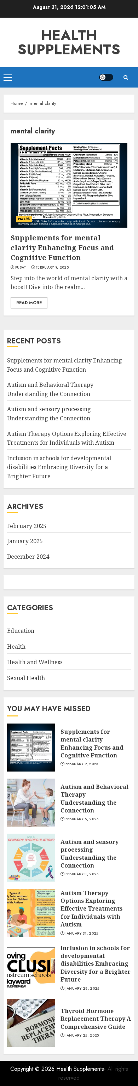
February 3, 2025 (82, 874)
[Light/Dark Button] (106, 77)
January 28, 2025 (82, 988)
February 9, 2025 (52, 267)
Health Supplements (69, 42)
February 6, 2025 (82, 819)
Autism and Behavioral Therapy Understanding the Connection (94, 798)
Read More (29, 303)
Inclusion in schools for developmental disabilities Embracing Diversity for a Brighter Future (59, 467)
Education (20, 631)
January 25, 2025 (82, 1035)
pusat (21, 267)
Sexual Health (26, 678)
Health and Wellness (35, 662)
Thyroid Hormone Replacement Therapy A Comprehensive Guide (96, 1019)
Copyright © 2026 (33, 1069)
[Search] (125, 77)
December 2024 (28, 556)
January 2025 (25, 541)
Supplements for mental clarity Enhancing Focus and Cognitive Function (62, 247)
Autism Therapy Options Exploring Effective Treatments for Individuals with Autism (91, 909)
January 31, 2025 (81, 933)
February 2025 (26, 526)
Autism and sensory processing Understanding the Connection (90, 853)
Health (24, 219)
